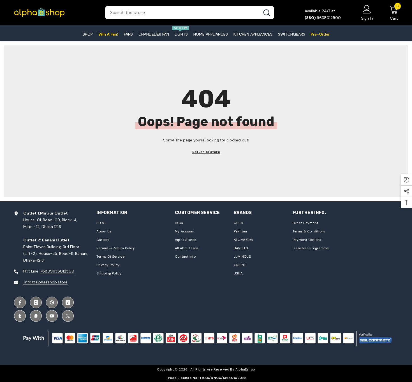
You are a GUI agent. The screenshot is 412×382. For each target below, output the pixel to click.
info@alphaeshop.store (45, 282)
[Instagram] (36, 302)
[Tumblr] (20, 316)
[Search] (189, 12)
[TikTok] (68, 302)
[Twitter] (68, 316)
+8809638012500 (57, 271)
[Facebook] (20, 302)
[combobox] (182, 12)
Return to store (206, 152)
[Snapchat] (36, 316)
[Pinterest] (52, 302)
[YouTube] (52, 316)
